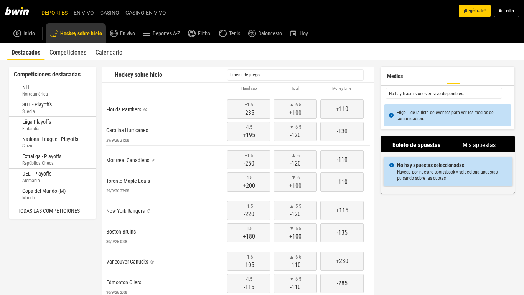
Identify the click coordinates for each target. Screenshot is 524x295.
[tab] (26, 51)
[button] (238, 89)
